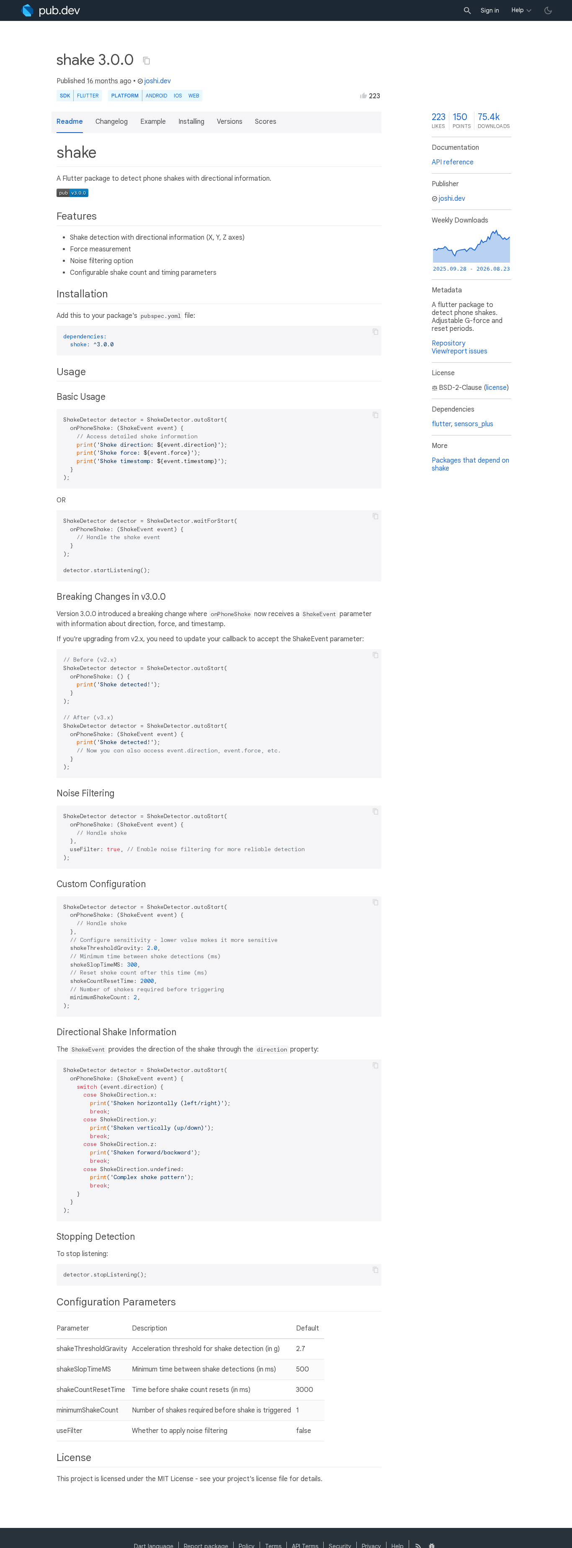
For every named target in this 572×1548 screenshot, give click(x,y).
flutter (441, 424)
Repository (448, 343)
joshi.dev (157, 81)
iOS (178, 95)
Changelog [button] (111, 122)
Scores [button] (265, 122)
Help (518, 10)
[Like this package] (363, 95)
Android (156, 95)
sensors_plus (473, 424)
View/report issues (459, 351)
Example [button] (153, 122)
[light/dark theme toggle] (548, 10)
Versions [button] (229, 122)
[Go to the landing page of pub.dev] (50, 10)
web (193, 95)
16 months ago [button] (109, 81)
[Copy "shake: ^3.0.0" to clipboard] (146, 60)
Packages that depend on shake (470, 464)
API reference (453, 162)
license (496, 388)
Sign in (490, 10)
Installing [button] (191, 122)
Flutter (87, 95)
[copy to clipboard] (375, 332)
